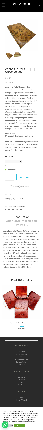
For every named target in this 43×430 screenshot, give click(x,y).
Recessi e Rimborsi (21, 354)
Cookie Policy (21, 365)
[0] (40, 5)
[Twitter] (9, 209)
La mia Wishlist (21, 400)
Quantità (9, 156)
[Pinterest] (13, 209)
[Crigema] (21, 4)
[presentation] (4, 309)
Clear (7, 166)
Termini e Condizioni (21, 359)
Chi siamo (21, 380)
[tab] (21, 217)
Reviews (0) (21, 224)
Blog (21, 382)
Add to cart (25, 177)
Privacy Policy (21, 362)
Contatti (21, 385)
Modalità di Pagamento (21, 357)
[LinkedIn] (21, 209)
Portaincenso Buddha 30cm (32, 69)
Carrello (21, 398)
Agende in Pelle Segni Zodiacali (21, 323)
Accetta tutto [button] (19, 425)
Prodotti (21, 377)
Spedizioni (21, 352)
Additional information (21, 221)
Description (21, 217)
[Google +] (17, 209)
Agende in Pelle (18, 199)
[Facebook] (5, 209)
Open (3, 5)
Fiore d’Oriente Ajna (36, 69)
